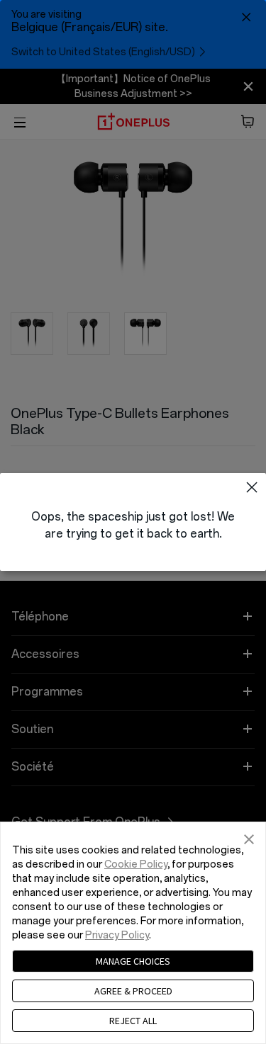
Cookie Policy (135, 864)
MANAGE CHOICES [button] (133, 961)
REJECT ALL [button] (133, 1020)
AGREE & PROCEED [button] (133, 991)
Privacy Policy (117, 935)
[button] (252, 487)
